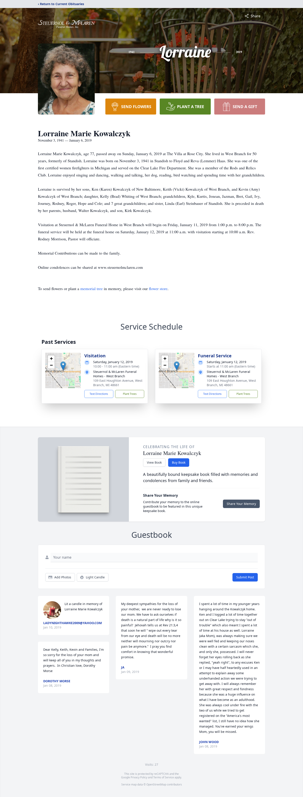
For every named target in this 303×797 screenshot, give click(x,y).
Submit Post (245, 577)
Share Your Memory (241, 504)
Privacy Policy (139, 777)
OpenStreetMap (156, 784)
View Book (154, 462)
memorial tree (91, 288)
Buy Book (178, 462)
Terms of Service (163, 777)
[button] (63, 365)
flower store (158, 288)
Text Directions (99, 394)
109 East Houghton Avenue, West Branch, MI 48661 (117, 382)
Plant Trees (130, 394)
